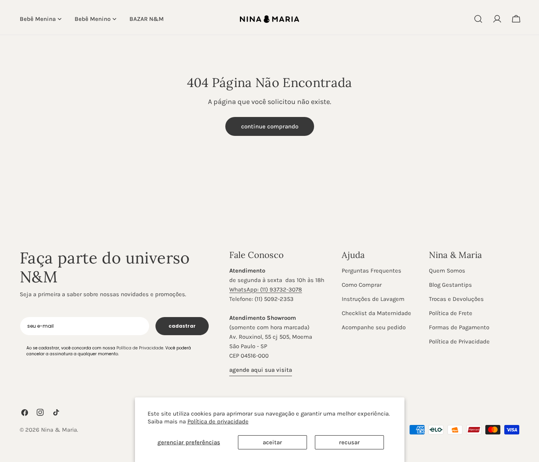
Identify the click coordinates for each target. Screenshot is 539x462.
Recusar (349, 442)
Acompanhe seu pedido (374, 327)
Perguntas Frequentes (371, 270)
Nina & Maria (59, 429)
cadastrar (182, 326)
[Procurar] (478, 19)
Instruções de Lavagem (373, 298)
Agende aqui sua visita (260, 369)
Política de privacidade (218, 421)
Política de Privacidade (459, 341)
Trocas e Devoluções (456, 298)
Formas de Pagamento (459, 327)
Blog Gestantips (450, 284)
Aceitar (272, 442)
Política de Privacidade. (140, 348)
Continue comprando (269, 126)
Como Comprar (362, 284)
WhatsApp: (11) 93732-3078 (265, 289)
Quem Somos (447, 270)
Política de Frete (450, 313)
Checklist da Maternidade (376, 313)
